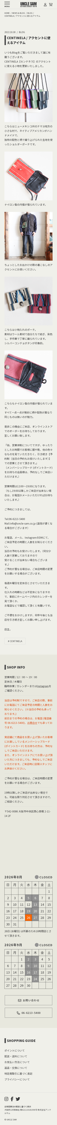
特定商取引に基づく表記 (18, 1073)
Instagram (43, 686)
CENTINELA (16, 641)
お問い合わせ (31, 1000)
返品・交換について (15, 1068)
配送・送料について (15, 1056)
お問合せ (32, 723)
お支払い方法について (17, 1062)
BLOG (22, 32)
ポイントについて (14, 1050)
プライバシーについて (17, 1079)
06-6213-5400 (31, 1013)
